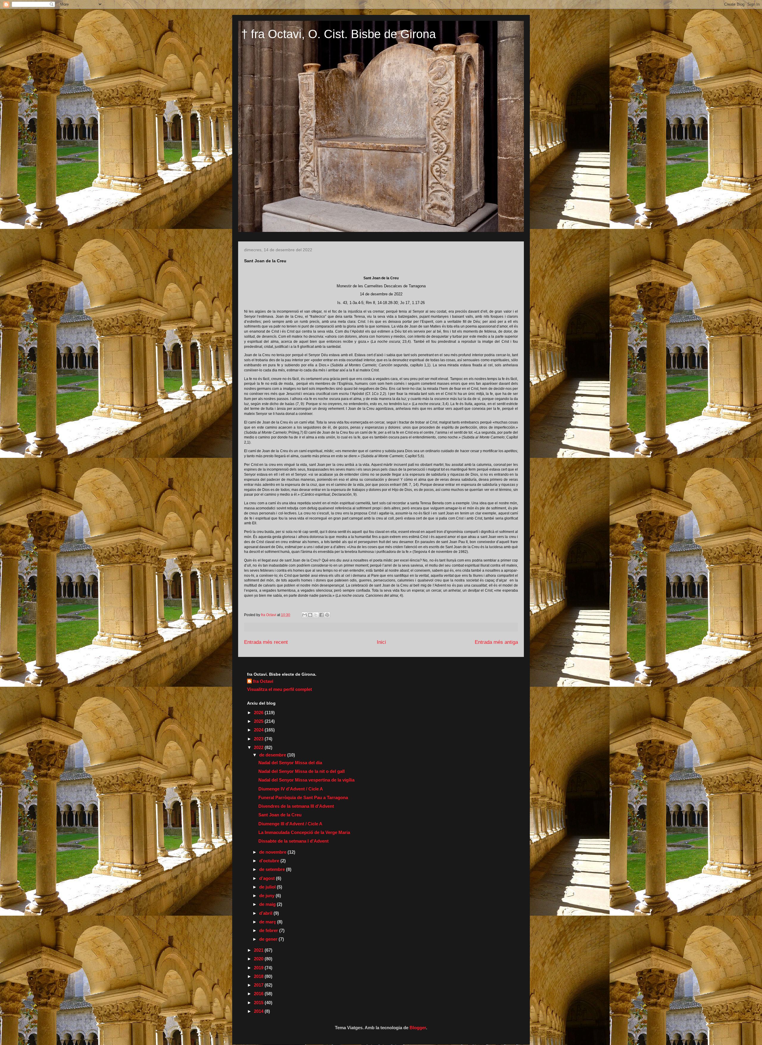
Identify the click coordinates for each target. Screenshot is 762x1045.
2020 (259, 958)
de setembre (272, 869)
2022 (259, 747)
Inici (381, 642)
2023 (259, 738)
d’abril (266, 913)
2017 (259, 984)
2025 (259, 721)
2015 (259, 1002)
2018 (259, 976)
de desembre (273, 754)
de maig (268, 904)
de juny (267, 895)
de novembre (273, 852)
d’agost (267, 878)
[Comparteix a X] (316, 615)
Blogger (418, 1027)
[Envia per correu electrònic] (304, 615)
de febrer (269, 930)
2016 (259, 993)
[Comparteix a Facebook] (321, 615)
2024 (259, 729)
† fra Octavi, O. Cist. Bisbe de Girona (338, 34)
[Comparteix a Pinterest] (327, 615)
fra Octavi (263, 681)
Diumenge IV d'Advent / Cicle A (290, 788)
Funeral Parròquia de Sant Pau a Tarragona (303, 797)
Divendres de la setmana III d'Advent (296, 806)
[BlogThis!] (310, 615)
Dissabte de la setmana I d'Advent (293, 841)
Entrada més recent (266, 642)
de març (268, 921)
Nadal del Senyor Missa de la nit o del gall (301, 771)
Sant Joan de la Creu (280, 814)
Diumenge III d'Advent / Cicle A (290, 823)
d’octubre (269, 860)
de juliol (268, 886)
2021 (259, 950)
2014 (259, 1011)
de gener (269, 939)
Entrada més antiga (496, 642)
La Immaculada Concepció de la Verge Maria (304, 832)
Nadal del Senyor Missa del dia (290, 762)
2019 (259, 967)
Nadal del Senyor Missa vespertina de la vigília (306, 779)
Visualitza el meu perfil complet (279, 689)
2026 (259, 712)
